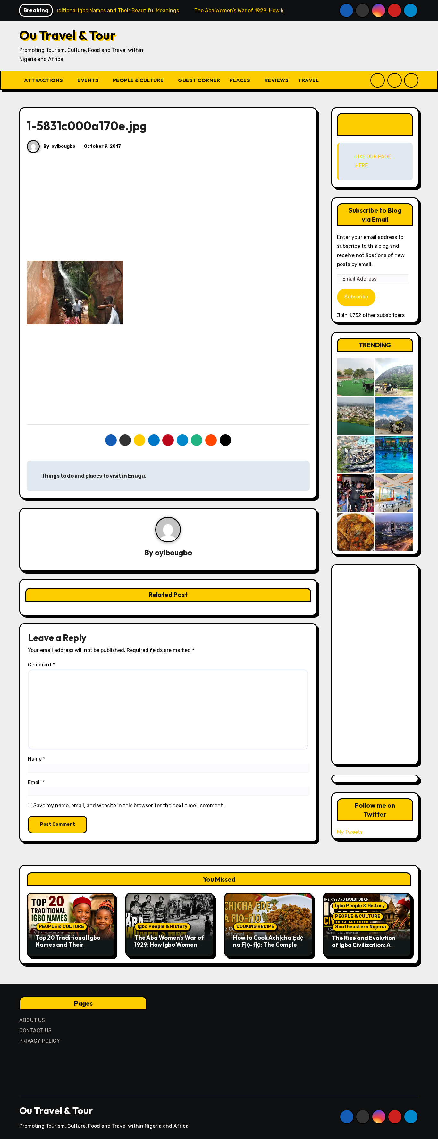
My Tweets (350, 832)
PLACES (240, 80)
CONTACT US (35, 1030)
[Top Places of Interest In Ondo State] (394, 377)
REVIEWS (277, 80)
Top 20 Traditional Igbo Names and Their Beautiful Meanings (68, 944)
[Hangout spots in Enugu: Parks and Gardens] (356, 377)
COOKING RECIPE (255, 926)
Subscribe (356, 297)
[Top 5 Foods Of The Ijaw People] (356, 532)
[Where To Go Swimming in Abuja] (394, 454)
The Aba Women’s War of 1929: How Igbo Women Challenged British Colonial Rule (169, 948)
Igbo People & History (162, 926)
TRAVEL (309, 80)
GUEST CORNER (199, 80)
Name (36, 759)
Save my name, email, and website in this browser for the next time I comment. (128, 805)
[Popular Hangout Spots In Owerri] (356, 493)
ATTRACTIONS (44, 80)
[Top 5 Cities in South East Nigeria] (356, 416)
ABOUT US (32, 1020)
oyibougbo (63, 146)
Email (36, 782)
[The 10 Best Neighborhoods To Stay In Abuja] (394, 532)
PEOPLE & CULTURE (139, 80)
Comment (41, 665)
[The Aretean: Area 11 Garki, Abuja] (394, 493)
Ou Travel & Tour (67, 35)
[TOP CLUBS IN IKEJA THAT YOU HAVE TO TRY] (356, 454)
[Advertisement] (169, 213)
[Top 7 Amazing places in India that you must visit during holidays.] (394, 416)
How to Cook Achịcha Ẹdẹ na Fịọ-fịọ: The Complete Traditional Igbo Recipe (268, 944)
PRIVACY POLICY (39, 1041)
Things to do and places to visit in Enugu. (93, 476)
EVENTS (88, 80)
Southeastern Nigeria (360, 927)
